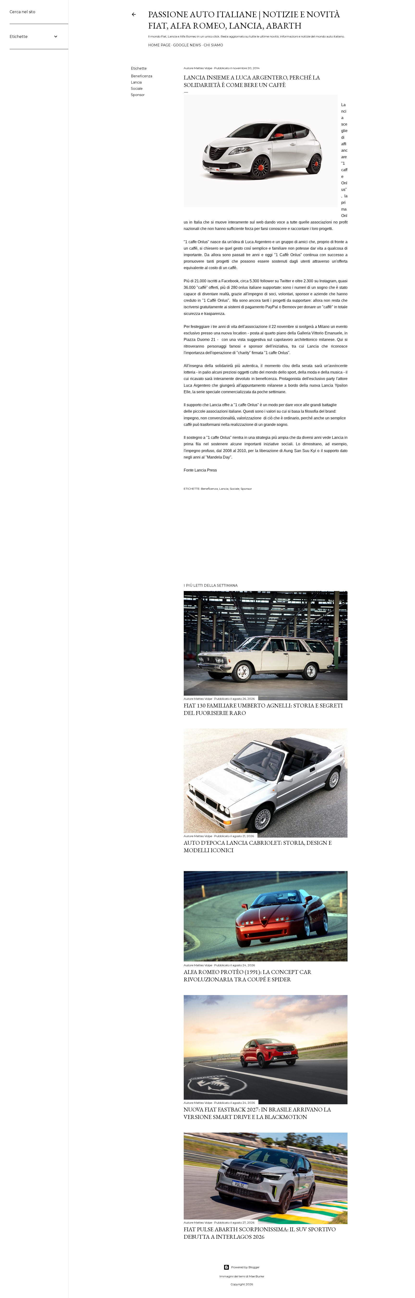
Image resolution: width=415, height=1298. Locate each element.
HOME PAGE (159, 45)
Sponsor (138, 95)
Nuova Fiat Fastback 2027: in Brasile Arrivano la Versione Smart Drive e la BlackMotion (257, 1113)
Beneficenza (141, 76)
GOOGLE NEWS (187, 45)
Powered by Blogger (245, 1267)
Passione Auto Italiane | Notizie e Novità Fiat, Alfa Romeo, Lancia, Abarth (244, 20)
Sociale (137, 88)
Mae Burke (256, 1276)
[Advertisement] (266, 537)
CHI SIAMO (213, 45)
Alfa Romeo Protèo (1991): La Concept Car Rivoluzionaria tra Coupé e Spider (247, 975)
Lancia (136, 82)
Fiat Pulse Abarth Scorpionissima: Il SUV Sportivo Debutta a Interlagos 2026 (260, 1233)
